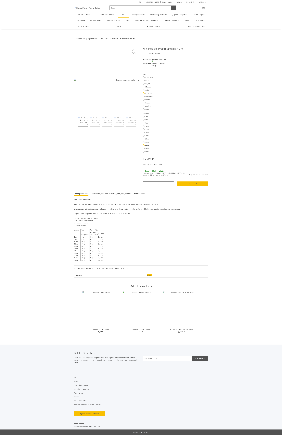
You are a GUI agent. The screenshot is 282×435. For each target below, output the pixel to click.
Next (138, 121)
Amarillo (148, 93)
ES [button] (140, 2)
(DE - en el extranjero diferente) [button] (159, 175)
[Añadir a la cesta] (75, 46)
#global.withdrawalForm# (89, 414)
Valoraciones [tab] (139, 194)
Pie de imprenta (80, 401)
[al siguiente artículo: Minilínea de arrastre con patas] (205, 38)
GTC (75, 377)
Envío (160, 164)
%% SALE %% (190, 2)
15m (147, 129)
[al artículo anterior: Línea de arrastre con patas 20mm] (201, 38)
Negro (147, 84)
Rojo (147, 90)
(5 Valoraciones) (155, 53)
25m (147, 136)
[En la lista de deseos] (134, 51)
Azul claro (149, 77)
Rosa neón (149, 96)
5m (146, 120)
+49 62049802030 (152, 2)
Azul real (148, 106)
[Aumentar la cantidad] (171, 184)
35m (147, 142)
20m (147, 132)
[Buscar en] (173, 8)
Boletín (76, 397)
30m (147, 139)
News (76, 381)
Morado (148, 87)
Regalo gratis (167, 2)
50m (147, 152)
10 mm (149, 275)
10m (147, 126)
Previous (76, 121)
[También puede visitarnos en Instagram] (81, 422)
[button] (190, 8)
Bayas (147, 103)
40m (147, 145)
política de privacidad (96, 358)
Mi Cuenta (202, 2)
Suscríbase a (200, 358)
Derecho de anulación (82, 389)
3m (146, 116)
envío (98, 427)
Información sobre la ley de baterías (87, 405)
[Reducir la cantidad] (145, 184)
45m (147, 148)
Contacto (178, 2)
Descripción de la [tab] (81, 194)
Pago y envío (78, 393)
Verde (147, 100)
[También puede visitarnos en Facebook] (76, 422)
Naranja (148, 80)
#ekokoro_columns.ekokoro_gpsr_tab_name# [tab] (111, 194)
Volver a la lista (80, 39)
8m (146, 123)
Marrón (148, 109)
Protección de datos (81, 385)
